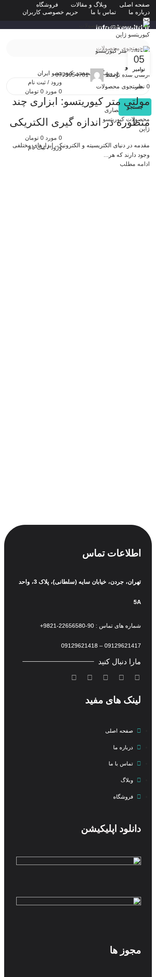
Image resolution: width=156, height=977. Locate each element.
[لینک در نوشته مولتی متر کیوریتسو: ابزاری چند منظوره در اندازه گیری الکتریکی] (78, 107)
